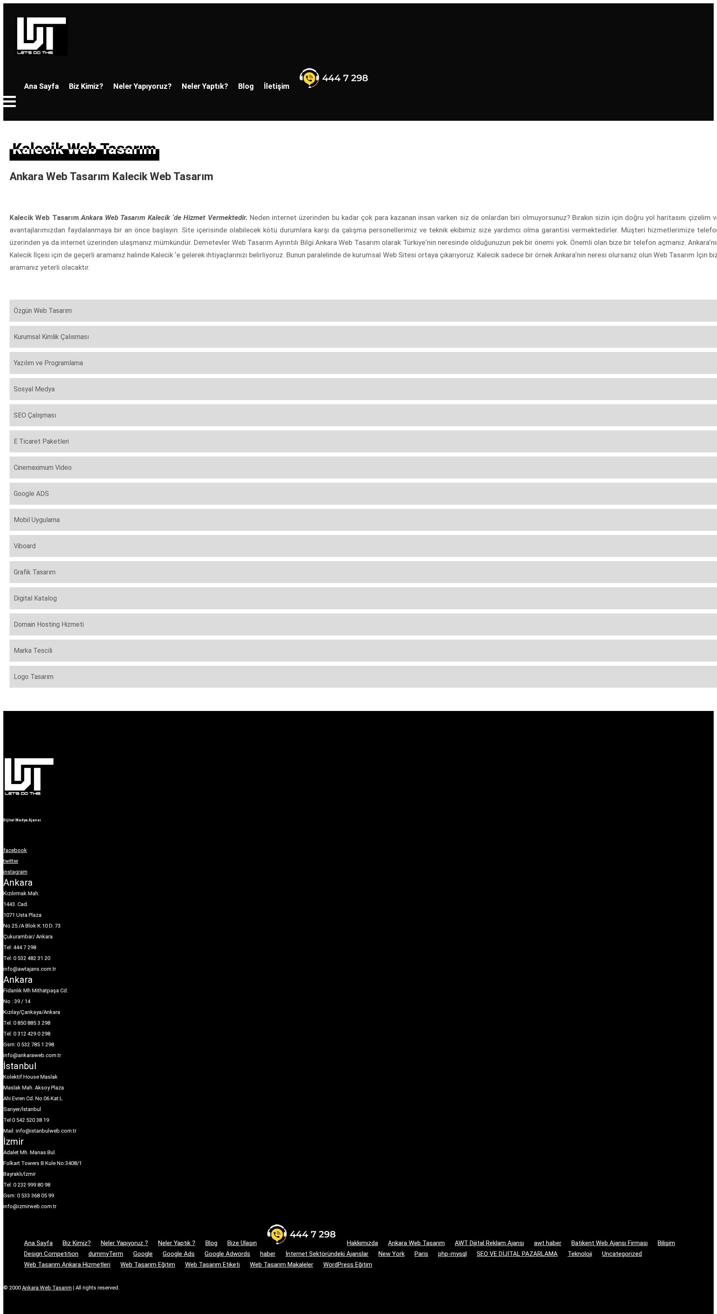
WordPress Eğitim (347, 1264)
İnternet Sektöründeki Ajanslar (326, 1254)
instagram (15, 872)
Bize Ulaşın (242, 1243)
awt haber (547, 1243)
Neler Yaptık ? (176, 1243)
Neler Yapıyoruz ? (124, 1243)
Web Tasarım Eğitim (147, 1264)
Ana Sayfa (41, 86)
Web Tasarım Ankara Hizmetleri (67, 1264)
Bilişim (666, 1243)
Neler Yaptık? (205, 86)
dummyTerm (105, 1254)
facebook (15, 850)
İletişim (276, 86)
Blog (246, 86)
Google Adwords (227, 1254)
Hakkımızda (362, 1243)
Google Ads (179, 1254)
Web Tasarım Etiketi (212, 1264)
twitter (10, 861)
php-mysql (452, 1254)
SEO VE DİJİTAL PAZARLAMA (517, 1254)
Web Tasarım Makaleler (281, 1264)
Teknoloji (580, 1254)
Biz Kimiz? (86, 86)
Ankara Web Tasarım (416, 1243)
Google (143, 1254)
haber (268, 1254)
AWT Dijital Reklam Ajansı (489, 1243)
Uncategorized (622, 1254)
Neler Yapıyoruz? (142, 86)
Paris (421, 1254)
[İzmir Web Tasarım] (29, 801)
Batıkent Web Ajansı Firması (609, 1243)
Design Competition (51, 1254)
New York (391, 1254)
